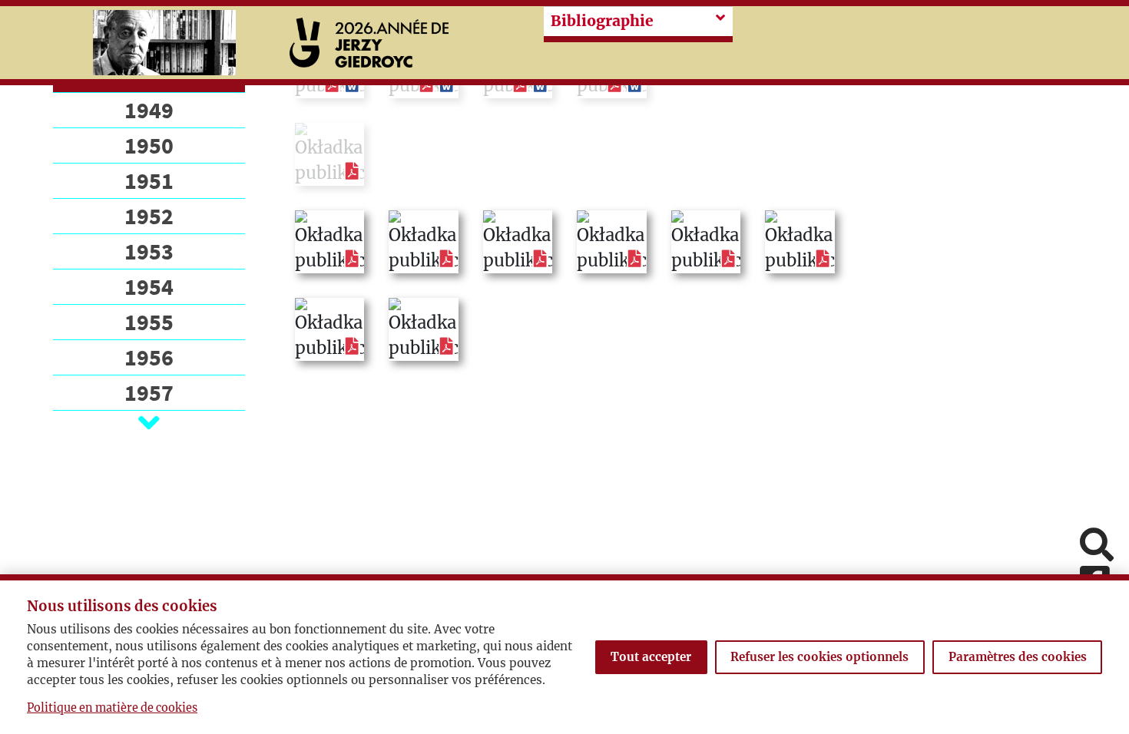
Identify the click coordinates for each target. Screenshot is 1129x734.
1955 (149, 321)
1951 (149, 180)
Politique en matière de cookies (112, 708)
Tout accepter (651, 657)
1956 (149, 357)
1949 (149, 109)
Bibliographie (602, 21)
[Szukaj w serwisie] (1097, 546)
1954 (149, 286)
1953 (149, 251)
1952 (149, 215)
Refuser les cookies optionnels (819, 657)
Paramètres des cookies (1018, 657)
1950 (149, 145)
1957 (149, 392)
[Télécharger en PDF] (352, 171)
